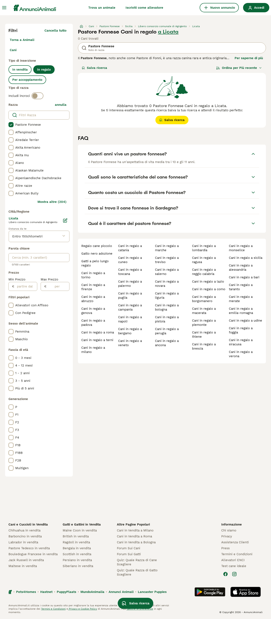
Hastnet (46, 592)
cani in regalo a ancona (167, 343)
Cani (13, 50)
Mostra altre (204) (51, 202)
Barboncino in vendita (25, 536)
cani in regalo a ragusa (204, 260)
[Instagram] (234, 574)
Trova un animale (101, 8)
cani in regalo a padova (93, 323)
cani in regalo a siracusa (241, 342)
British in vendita (76, 536)
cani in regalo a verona (241, 354)
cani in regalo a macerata (204, 311)
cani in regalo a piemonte (204, 323)
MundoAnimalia (92, 592)
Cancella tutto (55, 30)
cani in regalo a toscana (130, 272)
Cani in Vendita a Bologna (136, 542)
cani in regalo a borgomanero (204, 299)
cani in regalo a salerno (167, 272)
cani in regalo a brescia (204, 346)
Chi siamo (228, 530)
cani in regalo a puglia (130, 295)
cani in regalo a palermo (130, 284)
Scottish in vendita (77, 554)
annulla (60, 105)
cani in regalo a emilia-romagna (241, 311)
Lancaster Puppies (152, 592)
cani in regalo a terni (97, 340)
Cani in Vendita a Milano (135, 530)
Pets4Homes (26, 592)
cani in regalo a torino (93, 275)
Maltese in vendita (22, 566)
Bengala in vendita (77, 548)
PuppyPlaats (66, 592)
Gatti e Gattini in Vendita (82, 524)
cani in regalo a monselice (241, 248)
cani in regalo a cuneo (130, 260)
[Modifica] (65, 220)
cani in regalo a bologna (167, 307)
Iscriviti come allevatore (144, 8)
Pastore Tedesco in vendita (29, 548)
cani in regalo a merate (241, 299)
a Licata (168, 32)
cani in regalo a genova (93, 311)
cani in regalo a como (208, 289)
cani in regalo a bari (244, 277)
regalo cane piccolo (96, 246)
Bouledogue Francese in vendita (33, 554)
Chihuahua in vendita (24, 530)
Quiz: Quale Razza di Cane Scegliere (137, 562)
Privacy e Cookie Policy (82, 608)
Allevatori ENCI (233, 560)
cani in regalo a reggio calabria (204, 272)
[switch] (37, 95)
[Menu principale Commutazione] (4, 7)
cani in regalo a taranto (241, 287)
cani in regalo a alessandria (241, 267)
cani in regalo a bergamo (130, 331)
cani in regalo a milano (93, 350)
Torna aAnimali (22, 40)
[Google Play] (210, 592)
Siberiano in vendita (78, 566)
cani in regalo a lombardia (204, 248)
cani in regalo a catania (130, 248)
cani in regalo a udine (245, 320)
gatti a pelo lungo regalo (95, 263)
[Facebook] (225, 574)
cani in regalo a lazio (208, 281)
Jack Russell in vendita (26, 560)
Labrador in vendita (23, 542)
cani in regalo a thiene (204, 334)
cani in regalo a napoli (130, 319)
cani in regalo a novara (167, 284)
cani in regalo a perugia (167, 331)
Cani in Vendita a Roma (134, 536)
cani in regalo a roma (97, 332)
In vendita (20, 69)
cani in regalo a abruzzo (93, 299)
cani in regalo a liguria (167, 295)
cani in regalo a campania (130, 307)
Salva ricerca (97, 68)
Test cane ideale (233, 566)
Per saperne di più (249, 58)
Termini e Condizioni (236, 554)
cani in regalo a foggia (241, 330)
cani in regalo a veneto (130, 343)
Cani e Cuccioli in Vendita (28, 524)
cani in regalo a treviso (167, 260)
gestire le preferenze (139, 608)
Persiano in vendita (77, 560)
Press (225, 548)
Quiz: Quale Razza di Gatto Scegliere (137, 572)
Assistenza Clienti (235, 542)
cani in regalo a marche (167, 248)
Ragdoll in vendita (76, 542)
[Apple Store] (246, 592)
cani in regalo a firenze (93, 287)
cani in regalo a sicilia (245, 258)
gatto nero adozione (96, 253)
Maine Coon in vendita (80, 530)
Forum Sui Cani (128, 548)
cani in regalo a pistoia (167, 319)
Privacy (226, 536)
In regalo (44, 69)
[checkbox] (11, 124)
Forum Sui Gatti (129, 554)
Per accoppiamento (27, 80)
